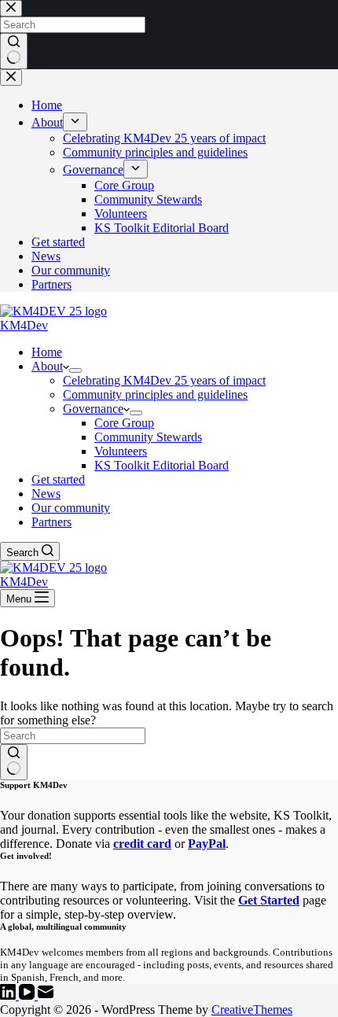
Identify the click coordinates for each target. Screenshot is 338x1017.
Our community (70, 507)
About (47, 366)
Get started (58, 479)
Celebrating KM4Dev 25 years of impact (164, 380)
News (46, 493)
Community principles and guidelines (155, 394)
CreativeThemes (251, 1009)
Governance (93, 408)
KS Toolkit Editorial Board (161, 465)
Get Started (268, 900)
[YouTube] (28, 995)
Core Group (124, 422)
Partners (51, 522)
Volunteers (120, 451)
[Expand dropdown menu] (75, 370)
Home (46, 352)
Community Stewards (148, 437)
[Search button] (14, 762)
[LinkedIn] (9, 995)
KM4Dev (24, 325)
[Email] (45, 995)
